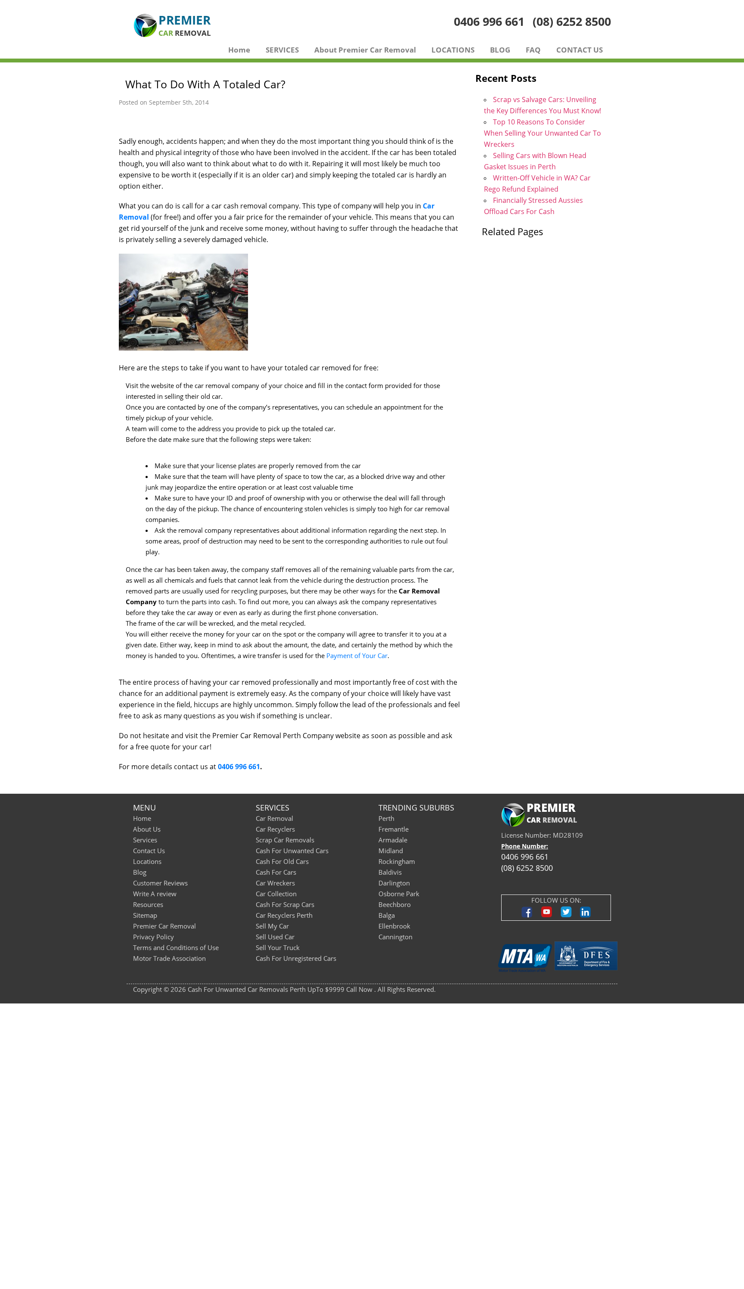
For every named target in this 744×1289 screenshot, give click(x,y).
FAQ (533, 50)
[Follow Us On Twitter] (566, 916)
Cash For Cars (276, 872)
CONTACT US (579, 50)
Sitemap (145, 915)
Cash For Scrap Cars (285, 904)
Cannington (395, 936)
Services (145, 840)
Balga (386, 915)
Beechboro (394, 904)
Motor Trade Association (169, 958)
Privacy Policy (153, 936)
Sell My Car (272, 926)
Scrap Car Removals (285, 840)
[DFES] (586, 958)
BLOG (500, 50)
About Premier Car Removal (365, 50)
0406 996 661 (489, 21)
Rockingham (396, 861)
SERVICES (282, 50)
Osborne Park (398, 893)
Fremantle (393, 829)
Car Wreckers (275, 883)
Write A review (155, 893)
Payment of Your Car (357, 655)
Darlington (394, 883)
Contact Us (149, 850)
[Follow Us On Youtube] (546, 916)
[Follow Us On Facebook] (527, 916)
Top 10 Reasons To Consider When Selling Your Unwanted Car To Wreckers (542, 133)
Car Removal (274, 818)
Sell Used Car (275, 936)
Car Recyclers (275, 829)
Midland (390, 850)
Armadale (392, 840)
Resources (148, 904)
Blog (139, 872)
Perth (386, 818)
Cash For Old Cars (282, 861)
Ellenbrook (394, 926)
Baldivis (390, 872)
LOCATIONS (452, 50)
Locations (147, 861)
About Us (147, 829)
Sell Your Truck (278, 947)
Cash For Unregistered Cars (296, 958)
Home (239, 50)
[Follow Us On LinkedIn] (585, 916)
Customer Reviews (160, 883)
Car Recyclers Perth (284, 915)
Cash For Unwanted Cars (292, 850)
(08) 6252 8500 (572, 21)
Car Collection (276, 893)
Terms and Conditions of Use (176, 947)
